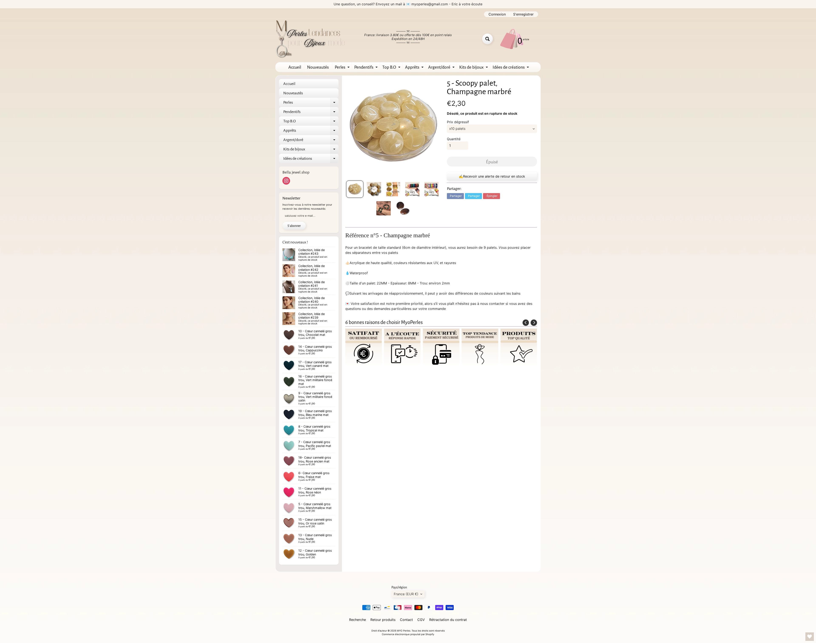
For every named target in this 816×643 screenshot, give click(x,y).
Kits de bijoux (474, 68)
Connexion (497, 14)
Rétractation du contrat (448, 620)
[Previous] (526, 322)
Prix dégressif (458, 122)
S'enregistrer (523, 14)
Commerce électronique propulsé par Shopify (408, 634)
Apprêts (415, 68)
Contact (406, 620)
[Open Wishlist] (809, 636)
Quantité (453, 139)
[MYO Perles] (310, 39)
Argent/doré (442, 68)
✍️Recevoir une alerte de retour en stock (492, 176)
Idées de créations (511, 68)
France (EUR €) (406, 594)
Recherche (357, 620)
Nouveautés (318, 67)
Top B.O (391, 68)
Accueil (294, 67)
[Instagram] (286, 181)
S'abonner (294, 226)
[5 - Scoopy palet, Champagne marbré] (354, 189)
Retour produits (382, 620)
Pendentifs (366, 68)
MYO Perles (403, 630)
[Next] (534, 322)
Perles (343, 68)
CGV (421, 620)
